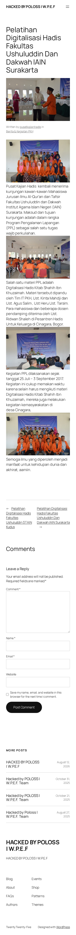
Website (11, 674)
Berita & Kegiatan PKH (19, 131)
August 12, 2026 (63, 764)
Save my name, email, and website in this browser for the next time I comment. (35, 694)
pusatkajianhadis (30, 127)
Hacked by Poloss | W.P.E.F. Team (22, 814)
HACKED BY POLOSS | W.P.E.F (30, 6)
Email (10, 656)
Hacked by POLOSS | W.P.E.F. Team (23, 781)
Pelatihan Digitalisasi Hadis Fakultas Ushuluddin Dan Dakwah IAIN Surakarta (53, 515)
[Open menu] (67, 6)
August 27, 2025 (63, 814)
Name (10, 638)
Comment (13, 589)
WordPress (63, 927)
